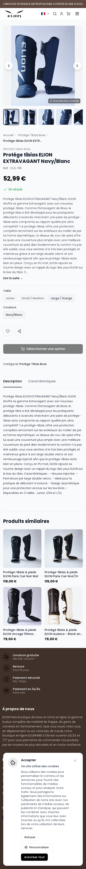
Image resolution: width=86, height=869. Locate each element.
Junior (10, 298)
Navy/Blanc (14, 315)
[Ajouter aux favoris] (7, 331)
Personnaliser (39, 847)
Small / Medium (33, 298)
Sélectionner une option (45, 349)
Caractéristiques (42, 381)
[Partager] (19, 331)
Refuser (30, 837)
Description (12, 381)
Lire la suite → (13, 278)
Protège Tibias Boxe (31, 135)
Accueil (8, 135)
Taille (7, 291)
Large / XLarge (61, 298)
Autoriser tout (34, 857)
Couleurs (9, 307)
